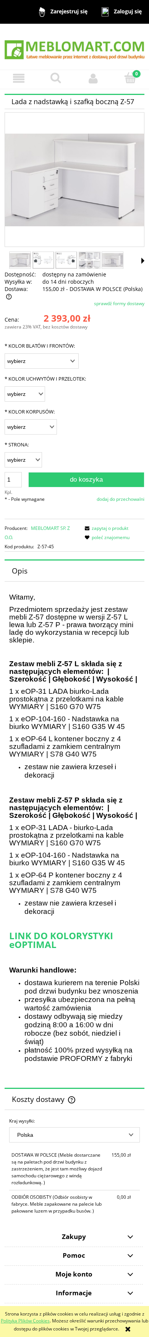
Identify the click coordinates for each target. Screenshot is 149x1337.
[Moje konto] (93, 78)
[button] (18, 78)
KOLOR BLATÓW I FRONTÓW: (40, 345)
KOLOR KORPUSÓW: (30, 411)
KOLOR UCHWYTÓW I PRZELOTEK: (45, 378)
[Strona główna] (74, 46)
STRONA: (17, 444)
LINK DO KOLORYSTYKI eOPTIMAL (61, 940)
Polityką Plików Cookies (25, 1320)
